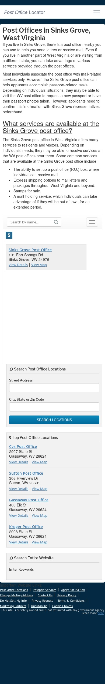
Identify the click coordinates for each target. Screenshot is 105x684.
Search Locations (54, 420)
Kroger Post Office (26, 526)
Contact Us (45, 595)
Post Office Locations (14, 590)
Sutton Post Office (26, 473)
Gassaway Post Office (28, 499)
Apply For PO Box (73, 590)
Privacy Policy (66, 595)
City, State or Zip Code (26, 399)
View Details (18, 264)
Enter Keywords (21, 569)
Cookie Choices (62, 606)
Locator (24, 11)
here (101, 613)
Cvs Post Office (23, 446)
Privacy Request (42, 600)
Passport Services (44, 590)
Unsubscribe (39, 606)
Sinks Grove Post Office (30, 249)
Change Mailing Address (16, 595)
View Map (39, 264)
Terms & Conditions (71, 600)
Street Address (21, 380)
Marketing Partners (13, 606)
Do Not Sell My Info (13, 600)
